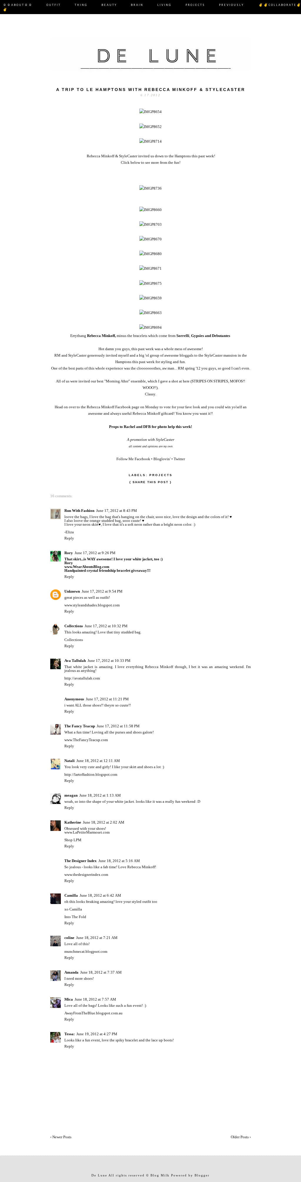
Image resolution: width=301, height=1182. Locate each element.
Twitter (179, 459)
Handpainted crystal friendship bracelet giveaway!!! (107, 570)
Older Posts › (241, 1137)
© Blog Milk (158, 1175)
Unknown (72, 591)
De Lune (99, 1175)
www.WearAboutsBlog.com (86, 566)
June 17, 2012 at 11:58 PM (118, 726)
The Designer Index (80, 861)
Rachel (129, 426)
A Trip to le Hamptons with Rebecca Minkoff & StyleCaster (150, 89)
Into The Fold (75, 917)
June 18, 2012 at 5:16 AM (119, 861)
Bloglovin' (161, 459)
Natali (69, 760)
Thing (81, 5)
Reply (69, 538)
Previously (232, 5)
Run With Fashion (79, 510)
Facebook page (127, 407)
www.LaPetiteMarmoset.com (87, 832)
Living (164, 5)
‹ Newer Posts (60, 1137)
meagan (71, 795)
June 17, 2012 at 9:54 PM (102, 591)
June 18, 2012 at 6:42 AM (100, 895)
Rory (68, 553)
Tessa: (69, 1034)
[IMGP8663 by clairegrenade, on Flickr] (150, 313)
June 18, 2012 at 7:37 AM (101, 972)
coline (69, 937)
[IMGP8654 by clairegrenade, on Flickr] (150, 111)
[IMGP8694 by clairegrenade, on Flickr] (150, 327)
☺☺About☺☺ (18, 5)
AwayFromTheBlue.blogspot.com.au (93, 1013)
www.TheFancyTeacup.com (86, 740)
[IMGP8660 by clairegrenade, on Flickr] (150, 210)
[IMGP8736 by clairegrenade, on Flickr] (150, 188)
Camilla (71, 895)
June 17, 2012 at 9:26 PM (95, 553)
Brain (137, 5)
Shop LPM (72, 840)
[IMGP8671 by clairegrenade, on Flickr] (150, 268)
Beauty (109, 5)
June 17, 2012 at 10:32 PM (106, 626)
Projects (195, 5)
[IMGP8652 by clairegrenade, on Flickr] (150, 126)
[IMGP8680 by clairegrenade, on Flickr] (150, 254)
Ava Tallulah (75, 660)
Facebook (142, 459)
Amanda (71, 972)
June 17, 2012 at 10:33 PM (109, 660)
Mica (68, 999)
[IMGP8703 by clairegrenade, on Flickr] (150, 224)
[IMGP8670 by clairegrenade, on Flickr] (150, 239)
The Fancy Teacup (79, 726)
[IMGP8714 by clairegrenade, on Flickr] (150, 141)
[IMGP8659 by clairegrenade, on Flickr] (150, 298)
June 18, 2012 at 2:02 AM (103, 822)
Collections (73, 626)
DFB (147, 426)
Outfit (53, 5)
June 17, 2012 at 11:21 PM (107, 699)
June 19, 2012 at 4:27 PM (96, 1034)
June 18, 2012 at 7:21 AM (97, 937)
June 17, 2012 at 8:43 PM (116, 510)
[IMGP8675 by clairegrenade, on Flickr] (150, 283)
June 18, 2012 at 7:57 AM (95, 999)
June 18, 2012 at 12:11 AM (98, 760)
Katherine (72, 822)
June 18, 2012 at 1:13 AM (100, 795)
